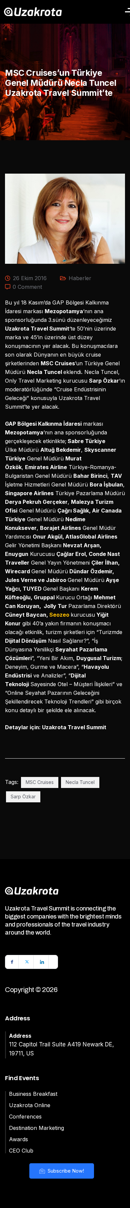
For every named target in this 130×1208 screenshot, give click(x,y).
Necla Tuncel (80, 782)
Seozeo (59, 614)
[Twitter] (27, 962)
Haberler (80, 278)
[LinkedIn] (42, 962)
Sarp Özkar (23, 796)
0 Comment (27, 286)
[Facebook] (12, 962)
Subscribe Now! (65, 1171)
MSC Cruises (40, 782)
